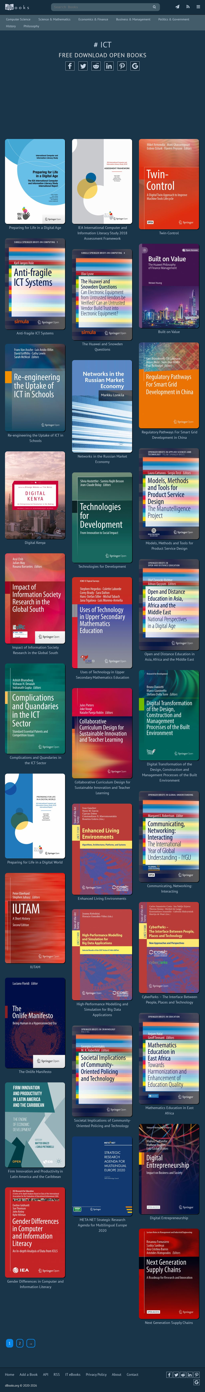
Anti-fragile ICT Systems (35, 333)
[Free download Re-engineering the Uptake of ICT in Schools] (35, 388)
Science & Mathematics (54, 19)
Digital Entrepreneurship (169, 1218)
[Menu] (198, 7)
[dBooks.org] (17, 9)
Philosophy (31, 26)
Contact (132, 1374)
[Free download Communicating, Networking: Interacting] (169, 836)
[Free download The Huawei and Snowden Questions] (102, 294)
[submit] (154, 7)
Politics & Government (173, 19)
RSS (57, 1374)
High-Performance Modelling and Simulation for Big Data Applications (102, 1009)
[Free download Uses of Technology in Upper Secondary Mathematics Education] (102, 622)
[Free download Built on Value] (169, 286)
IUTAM (35, 967)
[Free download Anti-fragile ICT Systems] (35, 283)
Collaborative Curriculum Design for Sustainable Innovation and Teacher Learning (102, 787)
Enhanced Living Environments (102, 898)
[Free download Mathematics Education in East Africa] (169, 1058)
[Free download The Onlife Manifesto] (35, 1023)
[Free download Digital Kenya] (35, 495)
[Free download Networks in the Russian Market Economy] (102, 406)
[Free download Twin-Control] (169, 184)
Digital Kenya (35, 542)
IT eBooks (72, 1374)
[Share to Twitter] (82, 69)
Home (9, 1374)
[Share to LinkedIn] (109, 69)
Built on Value (169, 331)
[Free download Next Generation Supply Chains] (169, 1274)
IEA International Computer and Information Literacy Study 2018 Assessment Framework (102, 233)
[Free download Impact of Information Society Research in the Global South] (35, 598)
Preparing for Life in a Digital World (35, 862)
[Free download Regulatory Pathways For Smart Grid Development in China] (169, 385)
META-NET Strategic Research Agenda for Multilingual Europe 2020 (102, 1225)
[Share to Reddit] (95, 69)
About (116, 1374)
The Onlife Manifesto (35, 1071)
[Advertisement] (102, 105)
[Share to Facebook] (69, 69)
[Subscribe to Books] (177, 7)
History (11, 26)
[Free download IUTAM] (35, 918)
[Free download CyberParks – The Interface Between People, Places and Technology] (169, 947)
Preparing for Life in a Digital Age (35, 227)
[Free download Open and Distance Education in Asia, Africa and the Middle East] (169, 604)
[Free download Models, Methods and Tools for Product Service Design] (169, 493)
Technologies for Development (102, 566)
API (45, 1374)
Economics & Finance (93, 19)
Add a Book (29, 1374)
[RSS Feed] (188, 7)
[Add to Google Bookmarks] (135, 69)
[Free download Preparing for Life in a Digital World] (35, 816)
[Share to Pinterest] (122, 69)
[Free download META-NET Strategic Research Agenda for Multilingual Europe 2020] (102, 1176)
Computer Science (18, 19)
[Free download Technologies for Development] (102, 517)
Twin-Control (169, 233)
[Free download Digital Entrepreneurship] (169, 1169)
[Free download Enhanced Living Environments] (102, 849)
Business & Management (133, 19)
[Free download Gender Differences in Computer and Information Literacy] (35, 1232)
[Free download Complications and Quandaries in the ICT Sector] (35, 708)
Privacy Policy (96, 1374)
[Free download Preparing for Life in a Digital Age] (35, 181)
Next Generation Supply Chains (169, 1322)
